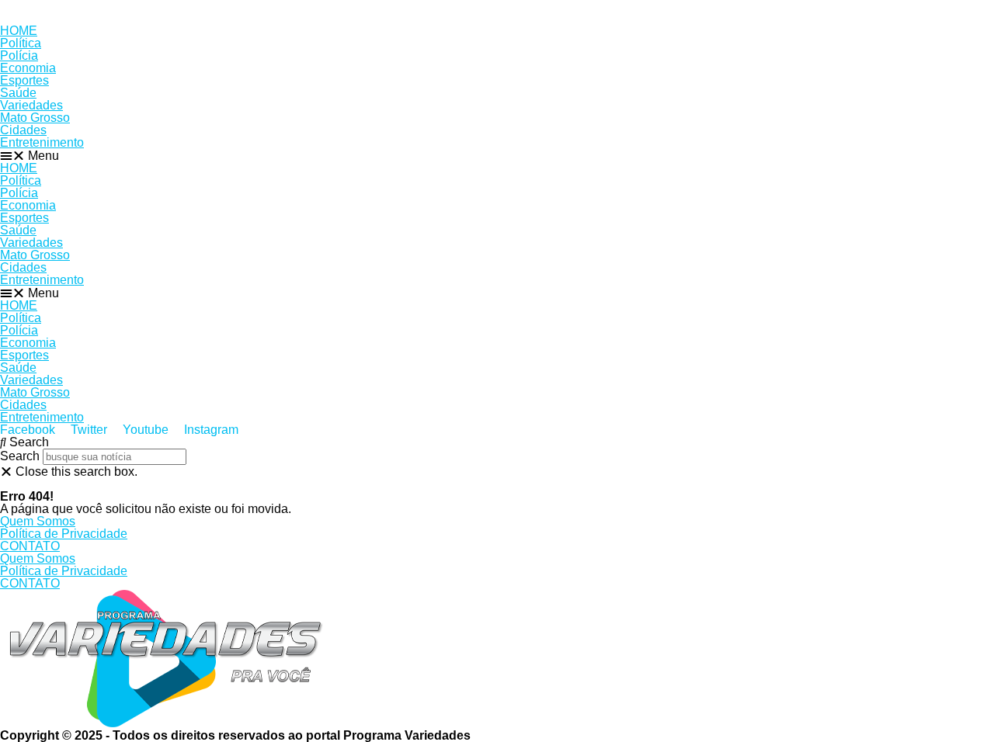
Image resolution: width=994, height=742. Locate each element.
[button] (497, 155)
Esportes (24, 80)
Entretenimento (42, 142)
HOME (18, 30)
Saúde (18, 92)
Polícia (19, 55)
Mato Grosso (35, 117)
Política (20, 43)
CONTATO (30, 546)
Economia (28, 68)
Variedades (31, 105)
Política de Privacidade (63, 533)
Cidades (23, 130)
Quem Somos (37, 521)
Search (20, 456)
